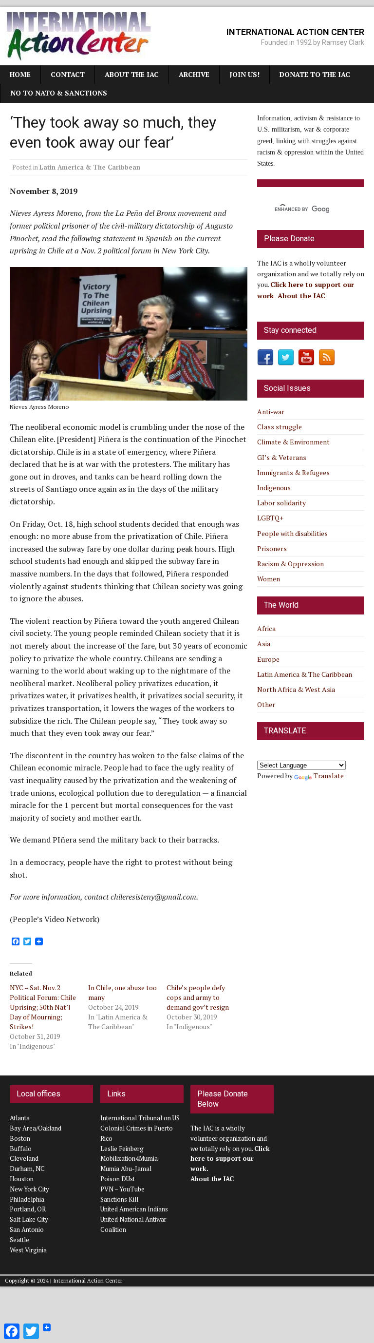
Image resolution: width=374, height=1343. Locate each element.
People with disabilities (292, 533)
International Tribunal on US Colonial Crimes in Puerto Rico (140, 1128)
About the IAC (132, 74)
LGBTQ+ (270, 517)
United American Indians (134, 1209)
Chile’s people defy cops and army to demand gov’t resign (198, 997)
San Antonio (27, 1229)
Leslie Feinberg (122, 1148)
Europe (268, 659)
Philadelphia (27, 1199)
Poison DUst (117, 1178)
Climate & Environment (293, 441)
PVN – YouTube (122, 1189)
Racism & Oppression (290, 563)
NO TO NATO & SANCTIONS (58, 92)
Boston (20, 1138)
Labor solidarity (281, 502)
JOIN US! (244, 74)
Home (20, 74)
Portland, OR (28, 1209)
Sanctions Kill (119, 1199)
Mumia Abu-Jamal (125, 1168)
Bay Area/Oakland (35, 1128)
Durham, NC (27, 1168)
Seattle (19, 1239)
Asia (263, 643)
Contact (68, 74)
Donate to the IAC (315, 74)
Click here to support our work (230, 1158)
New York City (29, 1189)
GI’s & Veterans (281, 457)
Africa (266, 628)
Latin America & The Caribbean (89, 167)
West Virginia (28, 1250)
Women (268, 578)
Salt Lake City (29, 1219)
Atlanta (20, 1117)
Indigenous (274, 487)
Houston (22, 1178)
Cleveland (24, 1158)
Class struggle (279, 426)
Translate (329, 775)
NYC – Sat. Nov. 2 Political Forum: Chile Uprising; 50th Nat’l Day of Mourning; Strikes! (43, 1007)
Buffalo (21, 1148)
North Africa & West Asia (296, 689)
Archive (194, 74)
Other (266, 704)
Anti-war (270, 411)
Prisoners (272, 548)
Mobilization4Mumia (129, 1158)
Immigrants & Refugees (293, 472)
